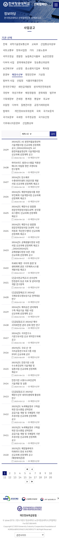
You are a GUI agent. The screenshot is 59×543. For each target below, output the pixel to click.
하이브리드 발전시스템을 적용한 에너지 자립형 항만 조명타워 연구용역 (26, 166)
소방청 (19, 68)
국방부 (6, 92)
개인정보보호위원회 (24, 111)
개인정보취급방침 (28, 515)
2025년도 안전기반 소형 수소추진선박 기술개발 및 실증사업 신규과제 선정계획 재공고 (24, 367)
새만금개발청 (24, 86)
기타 (32, 50)
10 (50, 473)
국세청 (19, 117)
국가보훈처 (48, 111)
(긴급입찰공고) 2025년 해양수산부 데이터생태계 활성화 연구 (26, 395)
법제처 (6, 111)
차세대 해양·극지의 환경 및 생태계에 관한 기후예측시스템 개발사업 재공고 (25, 266)
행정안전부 (30, 74)
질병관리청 (26, 104)
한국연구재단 (9, 86)
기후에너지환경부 (11, 123)
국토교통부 (8, 50)
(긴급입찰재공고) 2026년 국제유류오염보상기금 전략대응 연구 (26, 295)
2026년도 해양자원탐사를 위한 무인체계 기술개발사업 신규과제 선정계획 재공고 (26, 195)
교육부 (35, 44)
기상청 (42, 74)
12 (9, 477)
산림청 (20, 80)
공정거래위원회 (41, 104)
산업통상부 (28, 123)
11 (4, 477)
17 (35, 477)
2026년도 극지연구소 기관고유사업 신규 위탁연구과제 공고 (26, 336)
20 (50, 477)
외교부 (46, 98)
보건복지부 (8, 68)
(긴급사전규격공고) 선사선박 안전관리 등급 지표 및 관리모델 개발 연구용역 (26, 281)
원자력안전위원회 (42, 86)
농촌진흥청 (48, 56)
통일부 (37, 98)
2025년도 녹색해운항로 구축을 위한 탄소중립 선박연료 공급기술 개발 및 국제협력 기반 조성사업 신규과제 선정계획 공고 (26, 413)
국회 (38, 111)
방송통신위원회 (41, 62)
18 (40, 477)
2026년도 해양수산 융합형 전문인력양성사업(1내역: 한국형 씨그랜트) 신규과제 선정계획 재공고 (26, 211)
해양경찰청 (30, 92)
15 (25, 477)
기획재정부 (8, 98)
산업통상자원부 (48, 44)
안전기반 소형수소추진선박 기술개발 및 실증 (24, 382)
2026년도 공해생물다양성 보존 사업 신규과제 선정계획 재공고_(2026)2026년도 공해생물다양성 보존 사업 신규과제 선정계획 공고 (26, 248)
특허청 (46, 68)
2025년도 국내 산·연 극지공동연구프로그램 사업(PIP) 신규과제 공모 (24, 351)
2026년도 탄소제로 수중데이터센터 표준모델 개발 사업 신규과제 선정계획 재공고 (25, 180)
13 (14, 477)
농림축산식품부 (32, 56)
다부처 (15, 104)
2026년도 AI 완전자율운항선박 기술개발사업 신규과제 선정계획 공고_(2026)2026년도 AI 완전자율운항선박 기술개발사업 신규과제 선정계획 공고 (26, 148)
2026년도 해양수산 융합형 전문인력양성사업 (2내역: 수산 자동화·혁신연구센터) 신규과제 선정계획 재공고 (26, 229)
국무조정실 (8, 56)
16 (30, 477)
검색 (53, 134)
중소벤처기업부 (32, 68)
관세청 (19, 98)
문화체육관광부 (24, 62)
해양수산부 (17, 74)
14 (20, 477)
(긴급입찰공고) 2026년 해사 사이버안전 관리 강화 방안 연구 (26, 323)
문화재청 (43, 92)
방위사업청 (21, 50)
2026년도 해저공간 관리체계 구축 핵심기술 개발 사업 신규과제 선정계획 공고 (25, 310)
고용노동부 (41, 50)
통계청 (28, 98)
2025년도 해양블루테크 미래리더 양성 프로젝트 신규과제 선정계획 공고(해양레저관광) (22, 453)
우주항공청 (30, 117)
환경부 (6, 74)
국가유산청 (44, 117)
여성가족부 (17, 92)
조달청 (6, 104)
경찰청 (19, 56)
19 (45, 477)
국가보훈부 (8, 117)
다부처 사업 (8, 62)
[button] (58, 498)
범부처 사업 (8, 80)
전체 (5, 44)
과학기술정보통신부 (19, 44)
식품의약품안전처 (34, 80)
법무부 (53, 92)
